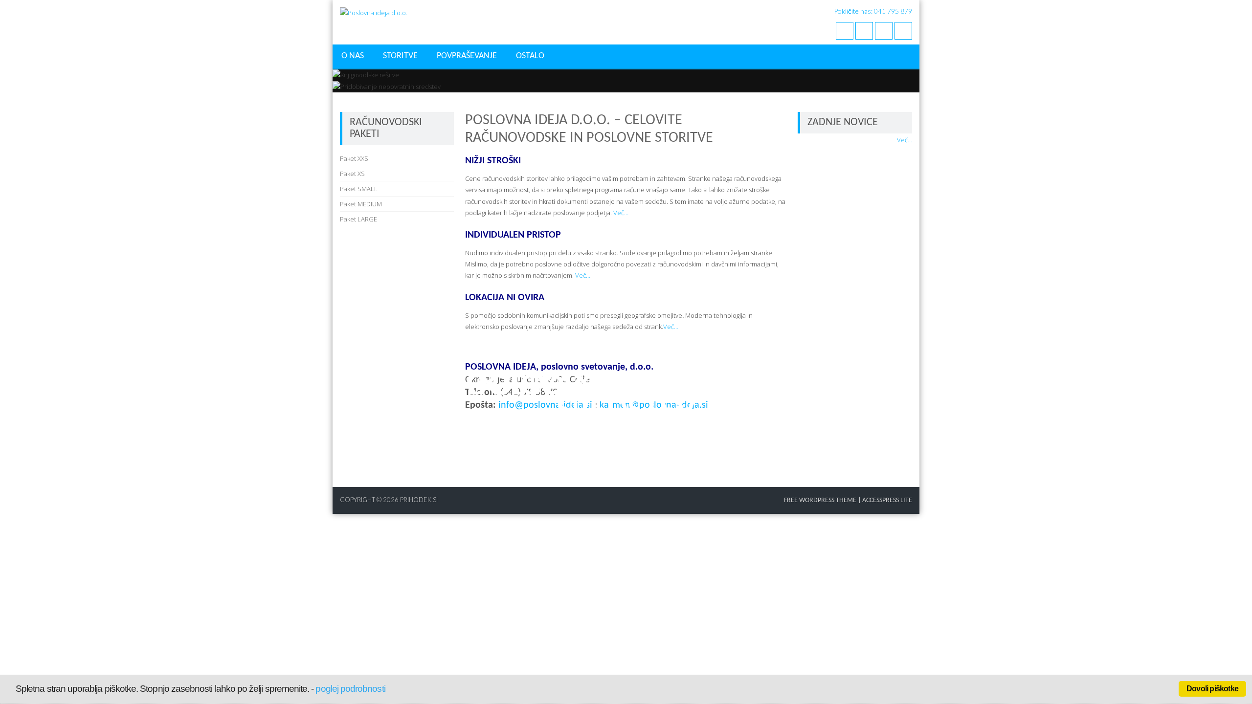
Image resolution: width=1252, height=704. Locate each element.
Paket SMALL (359, 188)
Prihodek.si (419, 500)
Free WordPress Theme (820, 500)
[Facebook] (844, 31)
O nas (352, 56)
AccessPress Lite (887, 500)
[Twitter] (864, 31)
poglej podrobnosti (350, 688)
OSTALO (530, 56)
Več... (904, 139)
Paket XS (352, 173)
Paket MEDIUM (361, 203)
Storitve (400, 56)
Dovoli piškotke (1212, 688)
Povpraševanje (467, 56)
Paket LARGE (358, 219)
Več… (620, 212)
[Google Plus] (884, 31)
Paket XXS (354, 158)
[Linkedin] (903, 31)
